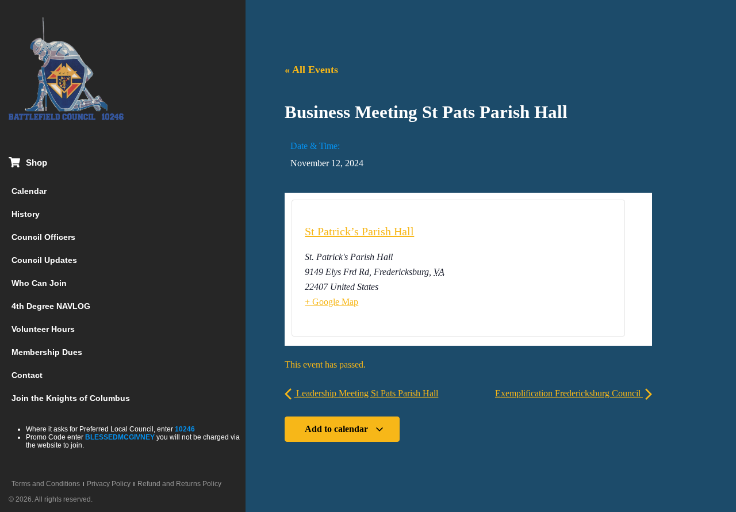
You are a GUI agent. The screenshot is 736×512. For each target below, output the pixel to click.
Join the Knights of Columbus (71, 398)
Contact (27, 375)
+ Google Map (331, 302)
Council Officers (43, 237)
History (26, 214)
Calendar (29, 191)
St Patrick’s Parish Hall (359, 231)
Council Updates (44, 260)
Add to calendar (337, 429)
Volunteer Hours (43, 329)
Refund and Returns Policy (179, 484)
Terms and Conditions (46, 484)
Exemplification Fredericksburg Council (569, 393)
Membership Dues (47, 352)
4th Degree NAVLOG (51, 306)
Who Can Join (39, 283)
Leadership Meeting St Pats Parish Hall (366, 393)
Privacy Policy (109, 484)
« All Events (311, 69)
